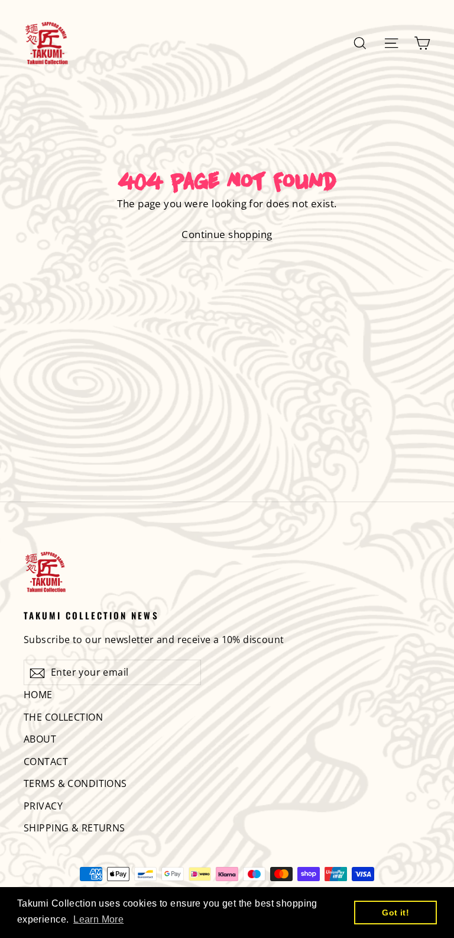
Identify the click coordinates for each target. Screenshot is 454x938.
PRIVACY (43, 805)
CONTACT (46, 761)
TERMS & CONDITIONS (75, 783)
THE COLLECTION (63, 717)
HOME (38, 694)
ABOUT (40, 739)
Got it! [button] (395, 912)
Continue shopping (226, 234)
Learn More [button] (98, 919)
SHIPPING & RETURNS (74, 827)
